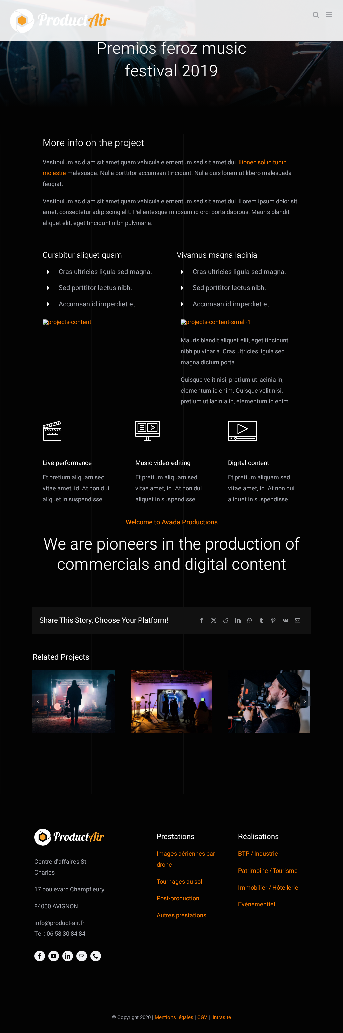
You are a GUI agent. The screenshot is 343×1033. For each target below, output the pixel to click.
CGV (202, 1017)
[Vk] (285, 621)
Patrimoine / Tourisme (268, 871)
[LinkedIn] (238, 621)
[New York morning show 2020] (269, 701)
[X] (214, 621)
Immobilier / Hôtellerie (268, 887)
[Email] (298, 621)
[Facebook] (202, 621)
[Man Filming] (216, 322)
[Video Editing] (67, 322)
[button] (37, 701)
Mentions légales (174, 1017)
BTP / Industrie (258, 853)
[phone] (95, 956)
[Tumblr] (261, 621)
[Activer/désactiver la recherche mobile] (316, 14)
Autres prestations (181, 915)
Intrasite (222, 1017)
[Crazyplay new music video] (73, 701)
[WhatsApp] (249, 621)
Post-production (179, 898)
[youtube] (53, 956)
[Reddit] (226, 621)
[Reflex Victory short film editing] (171, 701)
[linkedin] (67, 956)
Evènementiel (256, 904)
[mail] (81, 956)
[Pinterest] (273, 621)
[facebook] (39, 956)
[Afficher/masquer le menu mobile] (329, 14)
